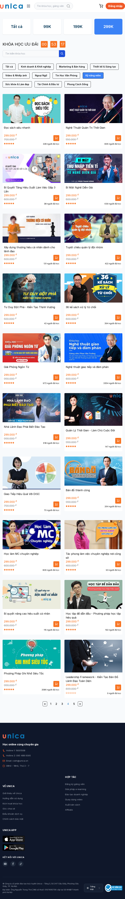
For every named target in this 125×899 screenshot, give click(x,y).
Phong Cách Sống (77, 84)
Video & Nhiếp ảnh (16, 75)
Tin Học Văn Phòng (66, 75)
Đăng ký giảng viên (75, 784)
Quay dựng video (74, 799)
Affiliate (69, 809)
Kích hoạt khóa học (12, 803)
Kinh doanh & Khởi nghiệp (36, 66)
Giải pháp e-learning (75, 789)
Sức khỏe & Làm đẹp (17, 84)
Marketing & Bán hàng (72, 66)
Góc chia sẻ (9, 808)
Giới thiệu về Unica (12, 793)
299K (108, 26)
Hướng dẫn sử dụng (13, 798)
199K (78, 26)
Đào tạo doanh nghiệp (76, 794)
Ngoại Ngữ (41, 75)
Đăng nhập (115, 6)
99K (47, 26)
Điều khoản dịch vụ (12, 814)
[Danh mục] (28, 6)
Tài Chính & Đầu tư (48, 84)
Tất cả (16, 26)
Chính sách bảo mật (13, 819)
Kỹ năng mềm (93, 75)
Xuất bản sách (72, 804)
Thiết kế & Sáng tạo (104, 66)
